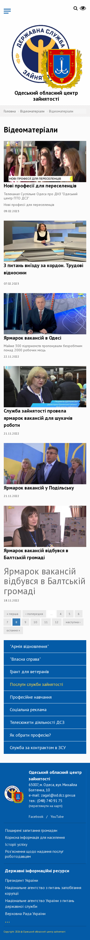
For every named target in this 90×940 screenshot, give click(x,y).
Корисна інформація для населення (35, 837)
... (7, 920)
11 (46, 622)
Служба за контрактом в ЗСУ (38, 747)
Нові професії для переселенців (40, 185)
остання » (13, 630)
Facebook (36, 816)
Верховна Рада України (25, 913)
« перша (12, 614)
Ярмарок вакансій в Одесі (32, 338)
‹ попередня (34, 614)
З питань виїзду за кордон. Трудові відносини (43, 269)
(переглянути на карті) (45, 806)
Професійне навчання (31, 697)
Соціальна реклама (28, 709)
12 (56, 622)
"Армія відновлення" (29, 646)
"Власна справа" (25, 659)
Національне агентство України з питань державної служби (39, 903)
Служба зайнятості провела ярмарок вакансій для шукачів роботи (38, 418)
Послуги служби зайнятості (36, 684)
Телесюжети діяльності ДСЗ (37, 722)
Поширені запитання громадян (31, 830)
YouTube (57, 816)
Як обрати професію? (30, 735)
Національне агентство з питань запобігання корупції (43, 890)
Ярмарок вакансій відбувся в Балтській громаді (36, 554)
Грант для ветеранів (29, 671)
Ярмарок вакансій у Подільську (39, 487)
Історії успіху (16, 844)
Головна (10, 111)
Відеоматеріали (32, 111)
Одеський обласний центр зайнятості (46, 95)
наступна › (73, 622)
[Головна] (46, 56)
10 (35, 622)
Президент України (21, 880)
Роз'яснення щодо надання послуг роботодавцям (34, 854)
